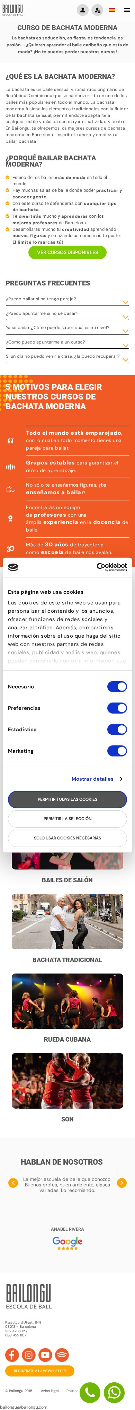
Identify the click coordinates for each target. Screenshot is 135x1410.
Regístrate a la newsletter (40, 1371)
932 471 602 (15, 1331)
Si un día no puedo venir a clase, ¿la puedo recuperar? (63, 356)
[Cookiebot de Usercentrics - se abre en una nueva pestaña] (97, 567)
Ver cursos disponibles (67, 252)
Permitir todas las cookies (67, 799)
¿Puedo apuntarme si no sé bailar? (42, 313)
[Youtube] (45, 1355)
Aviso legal (49, 1391)
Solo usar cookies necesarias (67, 838)
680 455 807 (15, 1335)
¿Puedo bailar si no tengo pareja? (41, 299)
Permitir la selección (68, 818)
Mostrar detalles (93, 779)
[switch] (117, 711)
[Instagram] (29, 1355)
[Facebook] (12, 1355)
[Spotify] (62, 1355)
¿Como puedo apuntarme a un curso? (45, 342)
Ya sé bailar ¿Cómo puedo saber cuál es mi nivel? (58, 327)
